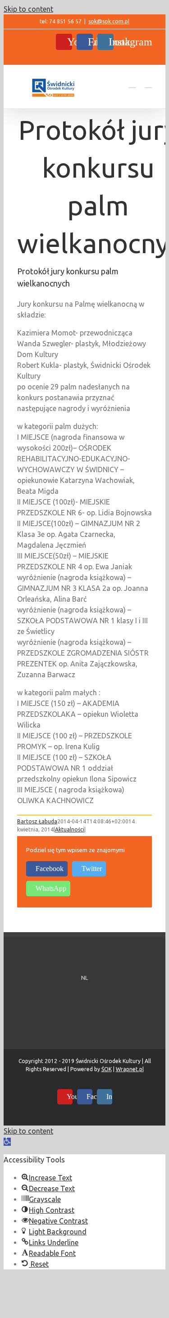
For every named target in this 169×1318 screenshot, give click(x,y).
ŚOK (106, 1069)
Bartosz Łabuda (37, 821)
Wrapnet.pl (130, 1069)
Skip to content (28, 9)
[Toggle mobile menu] (148, 83)
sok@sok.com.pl (108, 21)
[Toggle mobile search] (132, 83)
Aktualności (69, 829)
